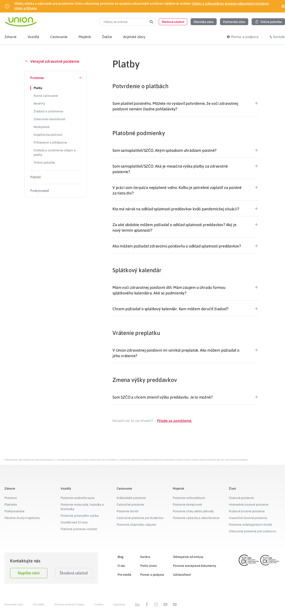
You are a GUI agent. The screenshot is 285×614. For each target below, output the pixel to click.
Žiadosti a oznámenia (48, 111)
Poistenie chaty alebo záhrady (193, 511)
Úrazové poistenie (241, 498)
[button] (173, 21)
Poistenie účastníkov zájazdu (136, 524)
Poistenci (10, 498)
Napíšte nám (29, 573)
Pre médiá (124, 574)
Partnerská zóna (13, 604)
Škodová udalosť (74, 573)
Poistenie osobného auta (77, 498)
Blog (121, 557)
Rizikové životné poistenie (247, 511)
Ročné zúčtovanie (46, 95)
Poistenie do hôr (128, 511)
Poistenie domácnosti (187, 504)
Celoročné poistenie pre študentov (140, 518)
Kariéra (145, 557)
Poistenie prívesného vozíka (80, 515)
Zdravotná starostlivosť (49, 119)
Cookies (98, 604)
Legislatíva (119, 604)
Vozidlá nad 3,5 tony (74, 522)
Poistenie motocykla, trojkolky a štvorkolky (82, 507)
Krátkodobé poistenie (131, 498)
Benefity (39, 103)
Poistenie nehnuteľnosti (189, 498)
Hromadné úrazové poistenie (249, 504)
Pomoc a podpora (152, 574)
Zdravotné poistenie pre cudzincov (252, 531)
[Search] (151, 21)
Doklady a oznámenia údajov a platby (54, 152)
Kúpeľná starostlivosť (48, 134)
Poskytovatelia (14, 511)
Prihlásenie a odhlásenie (50, 142)
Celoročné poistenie (130, 504)
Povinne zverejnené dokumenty (194, 565)
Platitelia (10, 504)
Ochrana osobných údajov (69, 604)
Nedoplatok (42, 127)
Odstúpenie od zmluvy (188, 557)
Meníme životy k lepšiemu (22, 518)
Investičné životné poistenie (248, 518)
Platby (38, 88)
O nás (121, 565)
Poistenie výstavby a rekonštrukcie (196, 518)
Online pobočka (44, 162)
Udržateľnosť (182, 574)
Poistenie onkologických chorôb (250, 524)
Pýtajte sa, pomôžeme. (174, 421)
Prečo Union (148, 565)
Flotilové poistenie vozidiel (79, 529)
